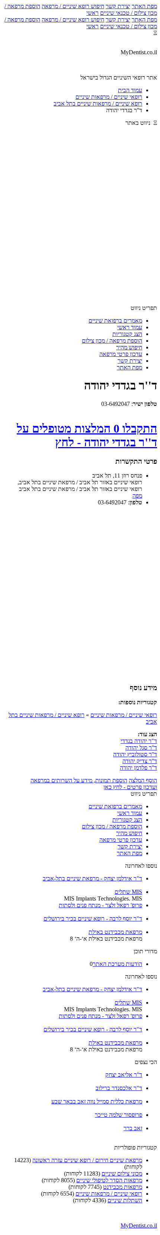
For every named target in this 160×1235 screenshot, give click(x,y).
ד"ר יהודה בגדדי (139, 741)
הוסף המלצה (143, 780)
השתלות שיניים (125, 1200)
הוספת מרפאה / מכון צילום (112, 340)
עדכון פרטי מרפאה (120, 354)
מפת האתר (144, 6)
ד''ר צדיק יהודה (139, 761)
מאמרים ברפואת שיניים (115, 320)
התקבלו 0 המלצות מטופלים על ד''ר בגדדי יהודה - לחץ (87, 435)
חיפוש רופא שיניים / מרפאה (73, 6)
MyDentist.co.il (139, 1225)
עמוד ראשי (129, 327)
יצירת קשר (118, 6)
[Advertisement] (80, 219)
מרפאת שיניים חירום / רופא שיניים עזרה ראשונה (87, 1160)
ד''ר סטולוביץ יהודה (135, 754)
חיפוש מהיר (129, 347)
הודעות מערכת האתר (117, 964)
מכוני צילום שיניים (122, 1173)
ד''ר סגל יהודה (141, 747)
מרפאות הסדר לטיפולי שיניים (109, 1180)
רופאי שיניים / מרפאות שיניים (123, 715)
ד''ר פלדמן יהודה (138, 767)
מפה (137, 495)
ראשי (92, 13)
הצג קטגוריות (127, 334)
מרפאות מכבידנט (122, 1187)
